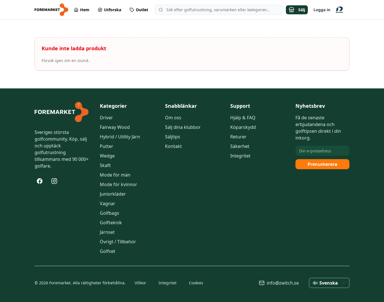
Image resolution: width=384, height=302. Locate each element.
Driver (106, 118)
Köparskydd (243, 127)
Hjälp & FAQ (243, 118)
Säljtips (172, 137)
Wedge (107, 156)
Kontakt (173, 146)
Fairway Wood (115, 127)
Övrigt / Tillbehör (118, 242)
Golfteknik (111, 222)
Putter (106, 146)
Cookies (196, 282)
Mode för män (115, 175)
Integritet (240, 156)
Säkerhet (239, 146)
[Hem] (62, 112)
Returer (238, 137)
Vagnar (107, 203)
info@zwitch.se (283, 283)
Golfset (107, 251)
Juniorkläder (113, 194)
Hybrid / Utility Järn (120, 137)
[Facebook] (40, 181)
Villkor (140, 282)
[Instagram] (54, 181)
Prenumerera (322, 164)
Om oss (173, 118)
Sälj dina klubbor (183, 127)
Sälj (301, 9)
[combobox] (329, 283)
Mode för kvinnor (118, 184)
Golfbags (109, 213)
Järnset (107, 232)
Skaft (105, 165)
